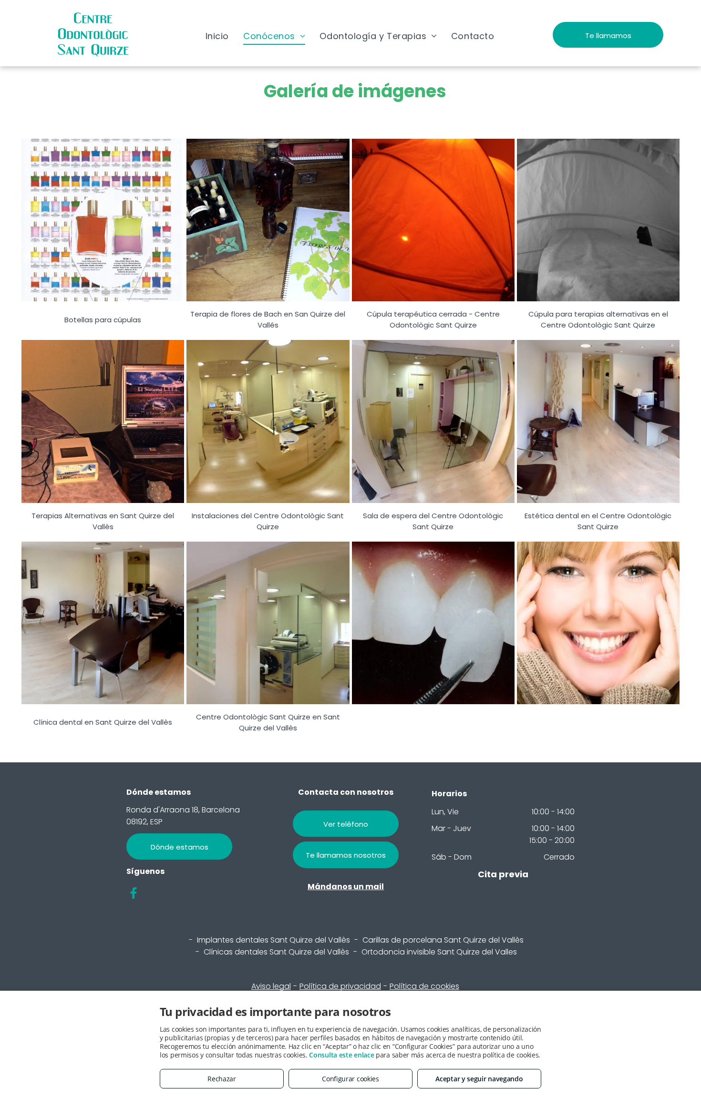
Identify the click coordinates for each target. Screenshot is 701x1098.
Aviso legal (271, 986)
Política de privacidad (340, 986)
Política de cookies (424, 986)
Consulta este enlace (341, 1054)
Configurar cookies (350, 1078)
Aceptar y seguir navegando (479, 1078)
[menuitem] (217, 36)
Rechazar (221, 1078)
